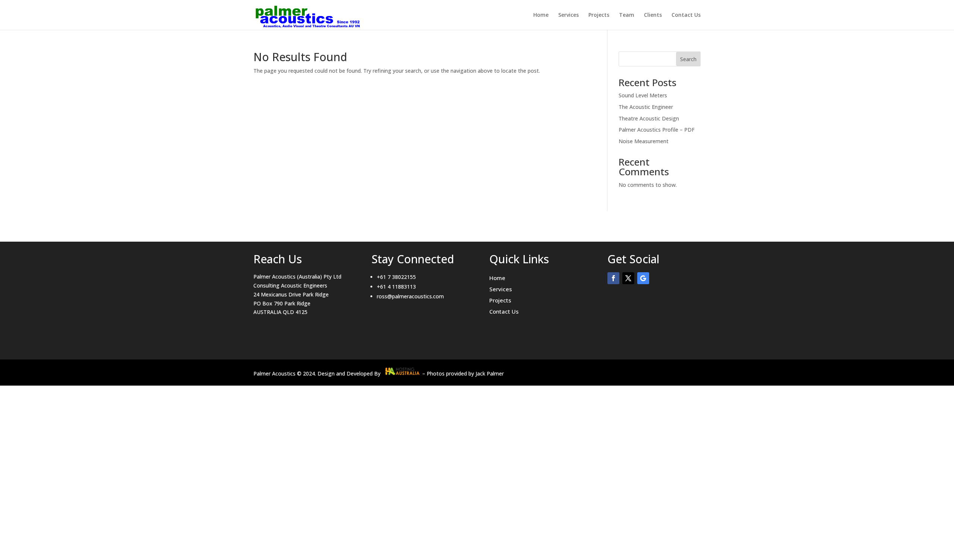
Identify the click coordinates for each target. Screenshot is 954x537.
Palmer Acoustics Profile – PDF (657, 129)
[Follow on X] (628, 278)
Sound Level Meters (643, 95)
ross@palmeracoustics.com (410, 296)
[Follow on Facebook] (613, 278)
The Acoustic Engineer (646, 106)
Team (626, 15)
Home (541, 15)
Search (688, 59)
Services (568, 15)
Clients (653, 15)
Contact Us (686, 15)
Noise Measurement (644, 141)
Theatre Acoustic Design (649, 118)
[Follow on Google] (643, 278)
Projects (598, 15)
